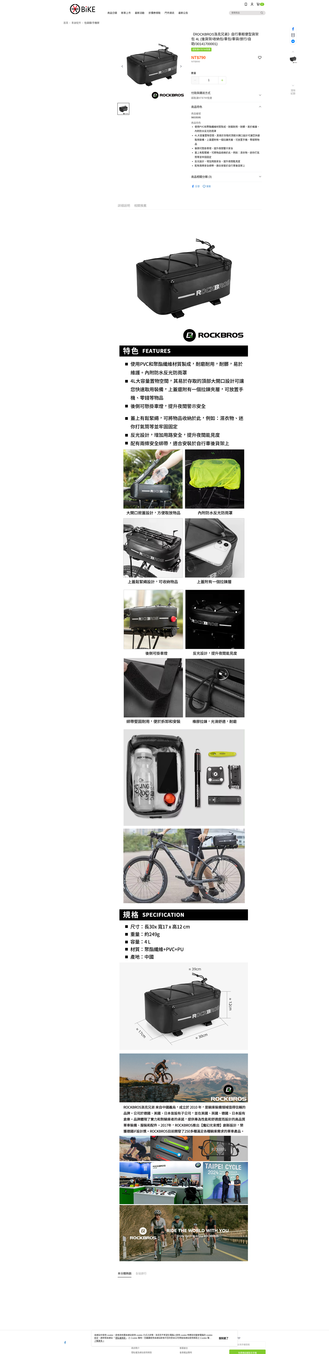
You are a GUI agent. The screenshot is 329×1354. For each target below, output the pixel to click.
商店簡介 (135, 1348)
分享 (197, 186)
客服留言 (184, 1348)
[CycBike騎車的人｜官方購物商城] (82, 9)
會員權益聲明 (186, 1352)
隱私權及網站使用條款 (141, 1352)
